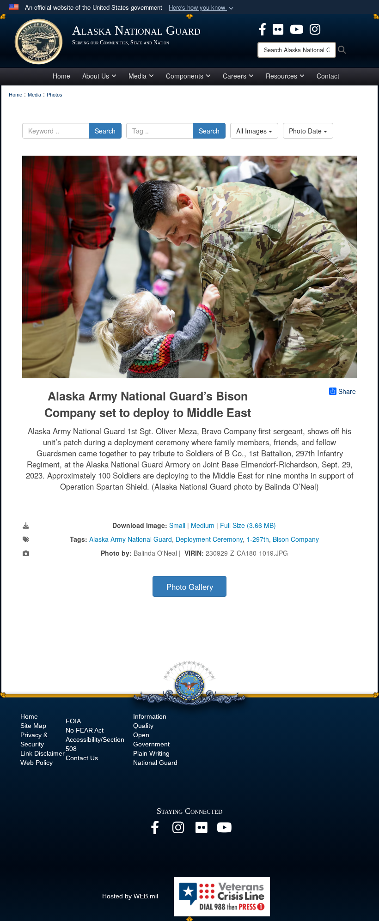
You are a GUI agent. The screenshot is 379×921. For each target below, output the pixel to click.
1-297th (257, 539)
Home (61, 75)
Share (347, 391)
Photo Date (306, 130)
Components (184, 75)
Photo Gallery (189, 586)
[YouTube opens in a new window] (296, 28)
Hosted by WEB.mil (130, 896)
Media (137, 75)
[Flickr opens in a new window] (278, 28)
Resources (281, 75)
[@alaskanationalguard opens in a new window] (178, 830)
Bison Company (296, 539)
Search (105, 130)
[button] (202, 7)
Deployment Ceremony (209, 539)
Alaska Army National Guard (130, 539)
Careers (234, 75)
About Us (95, 75)
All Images (252, 130)
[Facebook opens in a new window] (262, 28)
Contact (328, 75)
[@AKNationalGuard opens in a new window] (315, 28)
